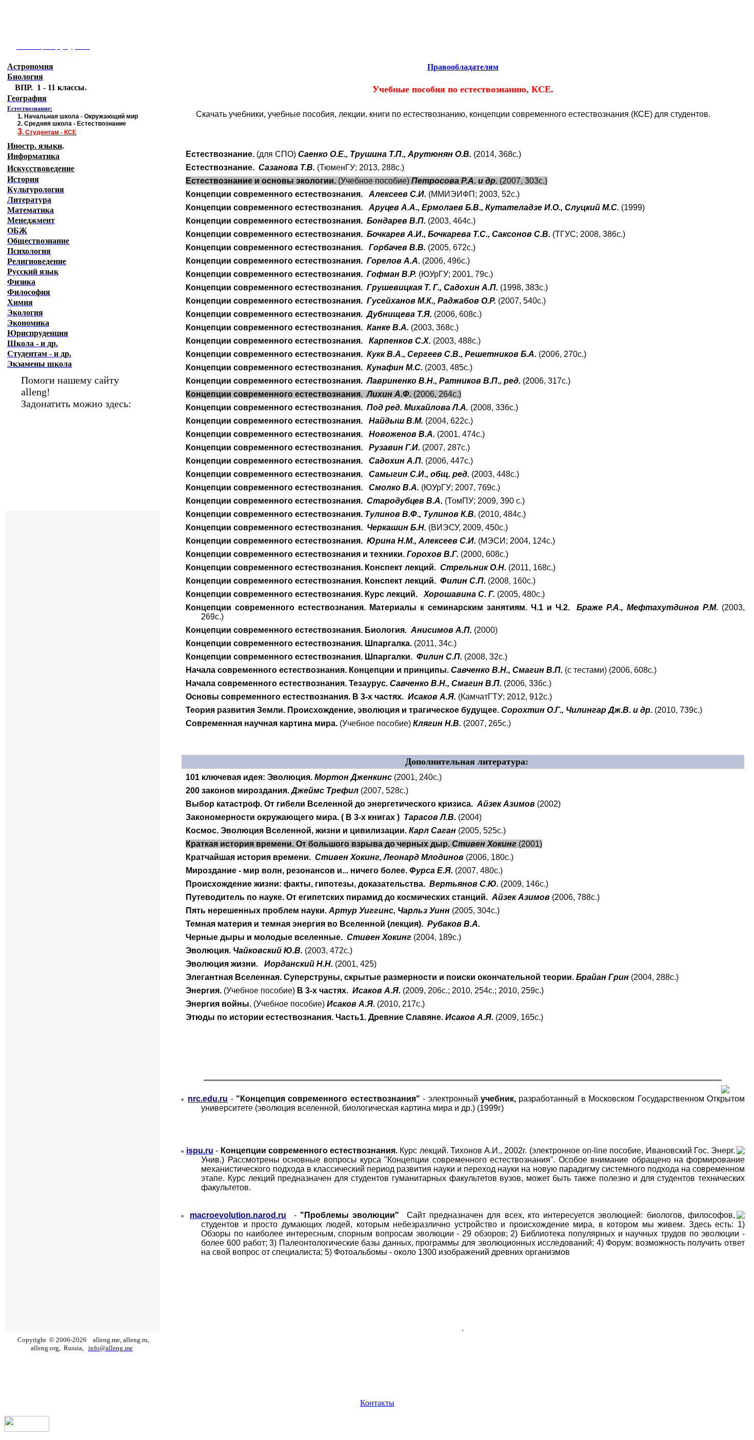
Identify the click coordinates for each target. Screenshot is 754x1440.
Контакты (377, 1402)
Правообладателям (463, 67)
